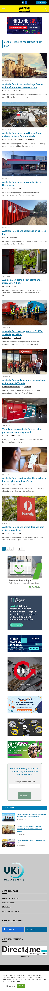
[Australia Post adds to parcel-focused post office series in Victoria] (24, 361)
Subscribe (41, 2)
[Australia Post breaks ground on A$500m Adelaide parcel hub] (24, 312)
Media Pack (6, 907)
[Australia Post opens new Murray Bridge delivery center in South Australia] (24, 114)
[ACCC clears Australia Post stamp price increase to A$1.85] (24, 261)
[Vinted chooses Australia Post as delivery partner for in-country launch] (24, 410)
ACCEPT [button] (20, 986)
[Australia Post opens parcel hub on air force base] (24, 212)
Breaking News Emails (10, 911)
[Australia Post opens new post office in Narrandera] (24, 163)
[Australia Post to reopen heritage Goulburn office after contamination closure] (24, 65)
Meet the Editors (8, 902)
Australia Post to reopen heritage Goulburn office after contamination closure (29, 828)
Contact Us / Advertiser (10, 898)
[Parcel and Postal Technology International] (24, 9)
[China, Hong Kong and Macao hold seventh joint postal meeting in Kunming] (8, 817)
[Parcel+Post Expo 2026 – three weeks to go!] (8, 843)
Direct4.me (24, 956)
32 (19, 549)
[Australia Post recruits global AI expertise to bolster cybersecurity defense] (24, 459)
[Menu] (3, 9)
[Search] (45, 9)
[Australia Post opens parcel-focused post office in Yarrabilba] (24, 508)
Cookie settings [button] (9, 986)
